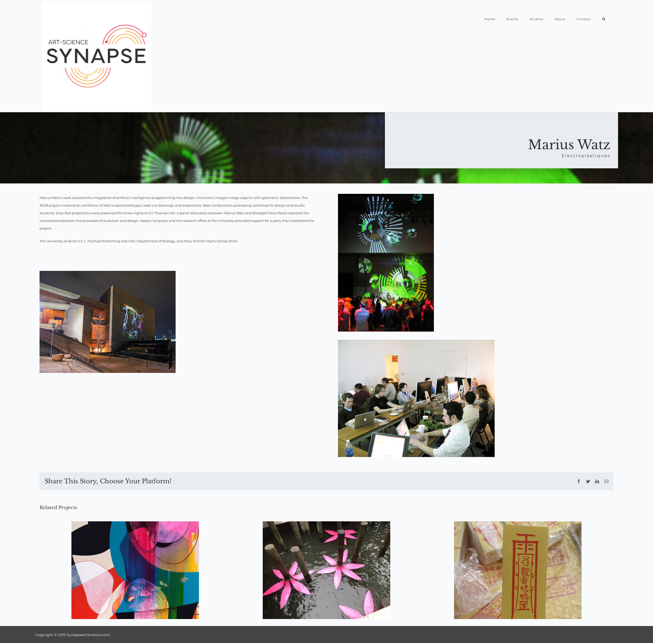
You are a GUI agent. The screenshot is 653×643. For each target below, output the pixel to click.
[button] (603, 19)
